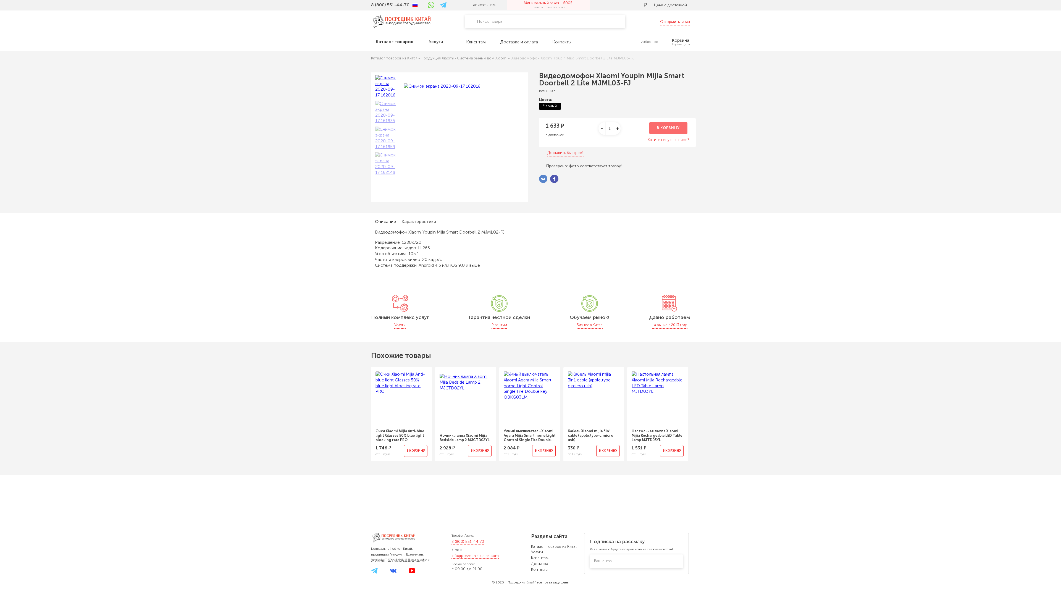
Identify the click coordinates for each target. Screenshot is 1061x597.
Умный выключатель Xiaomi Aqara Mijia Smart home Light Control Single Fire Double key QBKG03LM (530, 435)
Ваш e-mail (603, 561)
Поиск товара (489, 21)
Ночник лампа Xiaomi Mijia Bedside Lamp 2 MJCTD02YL (465, 437)
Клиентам (539, 558)
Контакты (539, 569)
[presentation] (363, 411)
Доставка (539, 563)
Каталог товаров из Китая (554, 546)
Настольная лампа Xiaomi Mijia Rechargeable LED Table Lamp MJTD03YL (657, 435)
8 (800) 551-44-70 (467, 541)
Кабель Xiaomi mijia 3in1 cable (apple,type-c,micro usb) (590, 435)
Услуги (537, 552)
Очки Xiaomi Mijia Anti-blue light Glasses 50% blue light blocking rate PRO (399, 435)
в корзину (668, 128)
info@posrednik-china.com (475, 555)
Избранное (649, 42)
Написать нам (483, 4)
